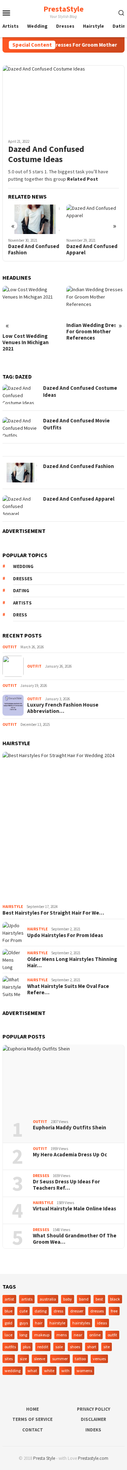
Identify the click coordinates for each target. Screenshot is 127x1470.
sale (59, 1346)
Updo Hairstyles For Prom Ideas (65, 935)
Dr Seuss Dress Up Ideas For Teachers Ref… (66, 1184)
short (91, 1346)
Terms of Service (32, 1419)
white (49, 1370)
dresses (22, 579)
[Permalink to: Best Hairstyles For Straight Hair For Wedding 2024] (63, 826)
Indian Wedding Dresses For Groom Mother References (95, 331)
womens (84, 1370)
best (99, 1299)
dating (21, 591)
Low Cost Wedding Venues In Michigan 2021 (25, 342)
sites (9, 1358)
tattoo (80, 1358)
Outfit (9, 646)
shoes (75, 1346)
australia (48, 1299)
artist (9, 1299)
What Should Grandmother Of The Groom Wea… (74, 1238)
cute (23, 1311)
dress (20, 615)
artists (22, 603)
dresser (76, 1311)
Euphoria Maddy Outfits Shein (69, 1127)
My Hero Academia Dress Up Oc (70, 1154)
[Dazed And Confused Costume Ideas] (63, 99)
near (78, 1334)
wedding (23, 566)
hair (38, 1322)
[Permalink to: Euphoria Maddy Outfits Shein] (63, 1079)
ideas (102, 1322)
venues (99, 1358)
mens (61, 1334)
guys (23, 1322)
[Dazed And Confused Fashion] (34, 219)
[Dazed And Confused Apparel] (92, 219)
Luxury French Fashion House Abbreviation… (62, 708)
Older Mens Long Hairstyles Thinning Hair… (72, 962)
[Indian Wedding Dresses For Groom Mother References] (95, 302)
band (84, 1299)
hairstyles (81, 1322)
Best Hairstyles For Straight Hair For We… (53, 913)
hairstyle (57, 1322)
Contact (32, 1430)
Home (32, 1409)
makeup (41, 1334)
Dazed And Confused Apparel (91, 249)
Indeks (93, 1430)
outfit (112, 1334)
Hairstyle (12, 906)
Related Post (82, 179)
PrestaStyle (63, 9)
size (23, 1358)
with (65, 1370)
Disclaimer (93, 1419)
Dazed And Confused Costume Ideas (46, 154)
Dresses (41, 1175)
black (115, 1299)
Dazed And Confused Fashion (33, 249)
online (95, 1334)
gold (8, 1322)
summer (60, 1358)
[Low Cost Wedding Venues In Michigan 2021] (31, 307)
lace (8, 1334)
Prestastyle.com (93, 1458)
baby (67, 1299)
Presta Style (44, 1458)
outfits (10, 1346)
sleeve (39, 1358)
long (23, 1334)
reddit (42, 1346)
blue (8, 1311)
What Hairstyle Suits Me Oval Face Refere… (68, 989)
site (106, 1346)
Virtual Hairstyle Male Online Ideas (74, 1208)
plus (26, 1346)
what (32, 1370)
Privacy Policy (93, 1409)
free (114, 1311)
